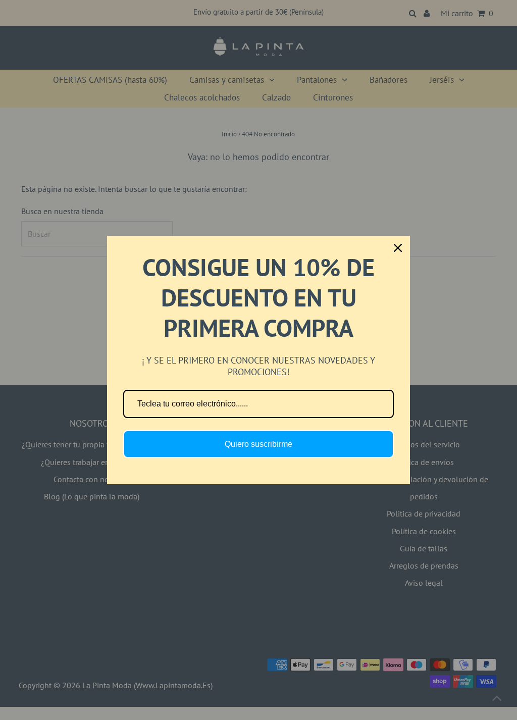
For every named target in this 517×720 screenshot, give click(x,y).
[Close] (398, 248)
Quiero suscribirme (258, 444)
